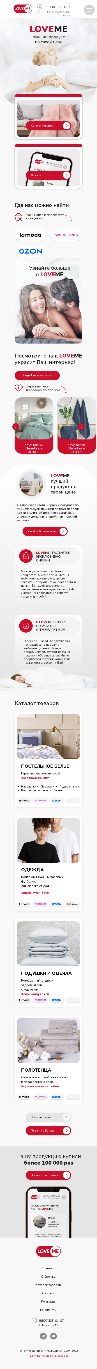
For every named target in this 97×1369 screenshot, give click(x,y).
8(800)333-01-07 (58, 7)
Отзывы (48, 1293)
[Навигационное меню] (89, 9)
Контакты (48, 1301)
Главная (48, 1268)
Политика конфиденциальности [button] (48, 1356)
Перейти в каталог (37, 375)
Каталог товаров (48, 1285)
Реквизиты (48, 1310)
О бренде (48, 1276)
